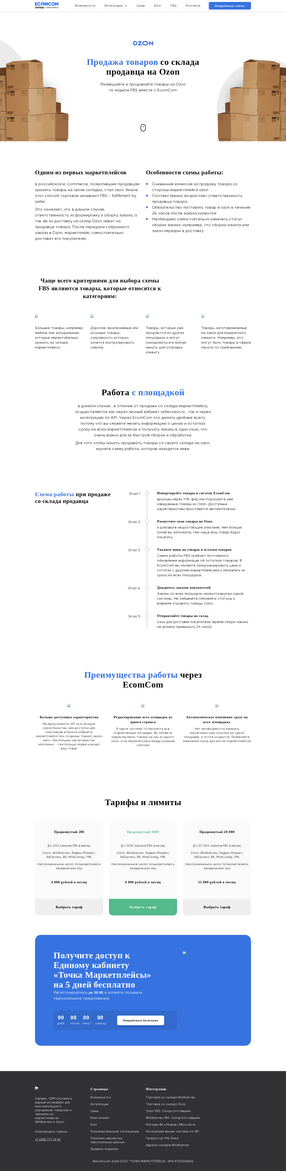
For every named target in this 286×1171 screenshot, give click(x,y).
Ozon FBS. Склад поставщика (168, 1111)
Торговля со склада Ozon (166, 1104)
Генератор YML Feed (162, 1138)
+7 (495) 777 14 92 (48, 1139)
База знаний (99, 1118)
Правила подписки (104, 1149)
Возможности (85, 5)
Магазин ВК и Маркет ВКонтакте (170, 1124)
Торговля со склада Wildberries (170, 1097)
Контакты (193, 5)
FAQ (174, 5)
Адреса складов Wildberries (167, 1145)
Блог (157, 5)
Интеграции (113, 5)
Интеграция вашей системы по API (172, 1131)
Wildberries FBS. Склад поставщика (173, 1118)
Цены (141, 5)
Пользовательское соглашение (114, 1131)
